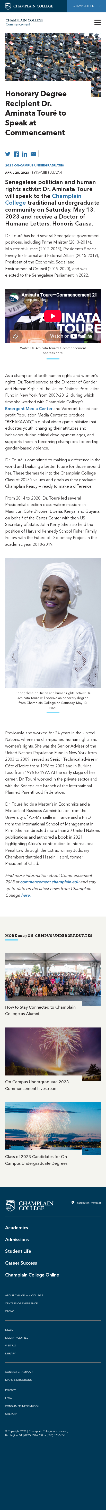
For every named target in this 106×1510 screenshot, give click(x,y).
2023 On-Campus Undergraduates (34, 165)
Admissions (17, 1239)
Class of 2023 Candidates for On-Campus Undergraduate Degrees (53, 1134)
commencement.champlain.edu (49, 881)
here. (26, 895)
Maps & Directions (18, 1380)
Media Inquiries (16, 1337)
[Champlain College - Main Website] (29, 6)
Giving (9, 1311)
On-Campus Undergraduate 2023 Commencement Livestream (53, 1059)
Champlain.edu (85, 6)
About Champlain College (24, 1295)
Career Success (21, 1263)
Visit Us (10, 1345)
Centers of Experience (21, 1303)
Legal (9, 1398)
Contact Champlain (19, 1372)
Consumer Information (22, 1406)
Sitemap (10, 1414)
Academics (16, 1228)
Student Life (18, 1251)
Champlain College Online (32, 1275)
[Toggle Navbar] (97, 22)
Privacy (10, 1390)
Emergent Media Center (28, 408)
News (9, 1329)
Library (10, 1353)
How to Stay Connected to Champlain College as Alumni (53, 985)
